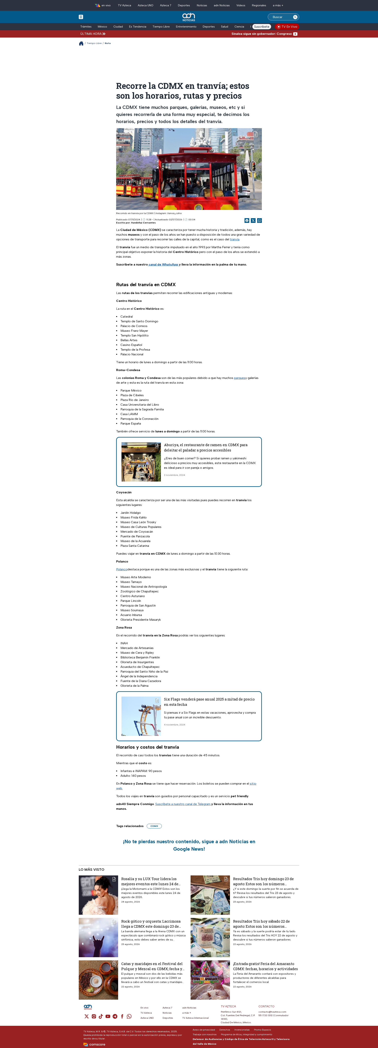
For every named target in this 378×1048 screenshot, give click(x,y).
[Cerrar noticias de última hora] (295, 33)
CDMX (154, 826)
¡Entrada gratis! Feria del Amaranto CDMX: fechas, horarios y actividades (265, 966)
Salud (224, 26)
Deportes (184, 5)
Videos (240, 5)
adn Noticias (222, 5)
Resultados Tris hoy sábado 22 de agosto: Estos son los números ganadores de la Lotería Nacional (261, 923)
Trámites (86, 26)
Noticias (202, 5)
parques (239, 378)
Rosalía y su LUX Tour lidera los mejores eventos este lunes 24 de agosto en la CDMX (149, 881)
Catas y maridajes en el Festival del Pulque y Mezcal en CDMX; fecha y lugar (152, 966)
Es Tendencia (137, 26)
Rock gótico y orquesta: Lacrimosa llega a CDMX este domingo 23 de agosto (151, 923)
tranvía (234, 239)
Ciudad (118, 26)
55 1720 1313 (265, 1015)
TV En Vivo (289, 26)
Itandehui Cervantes (143, 222)
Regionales (259, 5)
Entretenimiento (186, 26)
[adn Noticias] (189, 17)
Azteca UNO (145, 5)
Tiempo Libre (161, 26)
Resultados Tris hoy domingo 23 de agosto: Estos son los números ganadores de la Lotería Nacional (263, 881)
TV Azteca (124, 5)
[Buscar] (295, 17)
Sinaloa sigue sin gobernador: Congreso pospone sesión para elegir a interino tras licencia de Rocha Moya (282, 34)
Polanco (121, 569)
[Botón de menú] (81, 16)
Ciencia (239, 26)
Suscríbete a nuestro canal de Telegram (183, 804)
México (102, 26)
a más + (278, 5)
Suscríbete (261, 26)
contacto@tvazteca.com (272, 1011)
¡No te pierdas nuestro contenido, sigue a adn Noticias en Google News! (189, 845)
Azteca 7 (165, 5)
